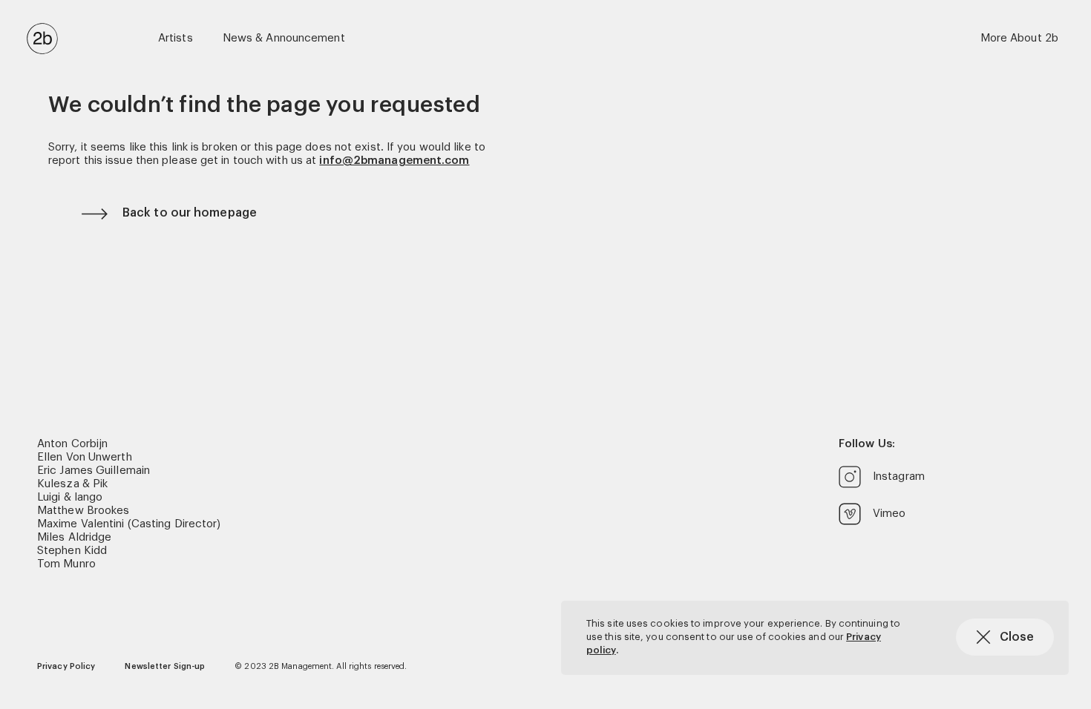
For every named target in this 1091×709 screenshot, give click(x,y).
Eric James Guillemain (93, 470)
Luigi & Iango (69, 497)
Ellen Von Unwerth (84, 457)
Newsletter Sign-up (165, 666)
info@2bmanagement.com (394, 160)
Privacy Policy (66, 666)
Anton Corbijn (72, 443)
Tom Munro (66, 564)
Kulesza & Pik (72, 483)
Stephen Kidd (72, 550)
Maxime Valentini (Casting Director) (129, 524)
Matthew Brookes (83, 510)
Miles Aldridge (74, 537)
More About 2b (1019, 38)
